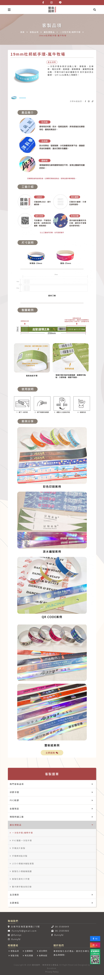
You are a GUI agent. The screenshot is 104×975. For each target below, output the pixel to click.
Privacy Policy (52, 971)
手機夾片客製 (18, 848)
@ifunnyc (16, 934)
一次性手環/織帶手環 (70, 32)
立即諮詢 (51, 752)
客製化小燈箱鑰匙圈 (22, 871)
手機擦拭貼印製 (19, 855)
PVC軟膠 (14, 800)
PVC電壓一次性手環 (22, 840)
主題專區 (14, 902)
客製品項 (34, 32)
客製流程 (15, 955)
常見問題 (29, 955)
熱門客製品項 (17, 783)
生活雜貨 (14, 894)
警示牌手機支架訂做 (22, 886)
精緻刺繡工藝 (17, 816)
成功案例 (43, 951)
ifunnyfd (16, 939)
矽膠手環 (14, 792)
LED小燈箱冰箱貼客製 (23, 863)
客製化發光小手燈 (21, 879)
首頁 (22, 32)
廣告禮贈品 (49, 32)
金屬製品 (14, 808)
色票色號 (43, 955)
